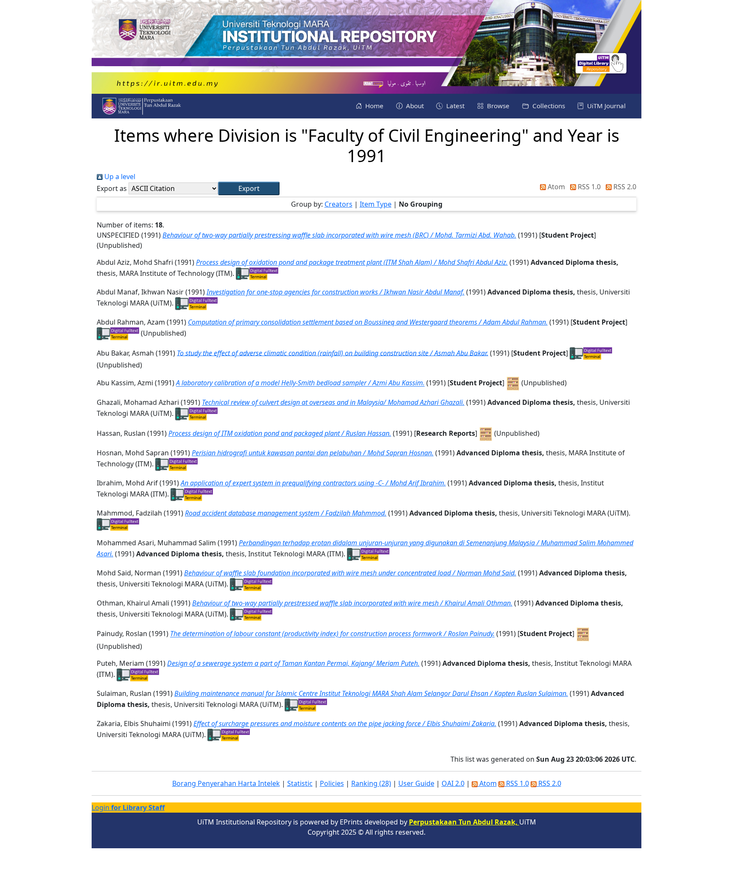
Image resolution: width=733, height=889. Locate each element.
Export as (112, 188)
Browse (497, 105)
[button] (249, 188)
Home (373, 105)
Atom (555, 186)
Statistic (300, 783)
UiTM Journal (605, 105)
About (414, 105)
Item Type (376, 204)
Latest (454, 105)
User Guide (416, 783)
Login (128, 807)
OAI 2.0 (453, 783)
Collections (548, 105)
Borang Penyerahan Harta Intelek (226, 783)
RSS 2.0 (624, 186)
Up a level (119, 176)
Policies (332, 783)
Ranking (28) (371, 783)
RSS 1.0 (588, 186)
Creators (339, 204)
